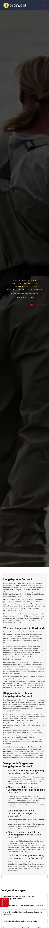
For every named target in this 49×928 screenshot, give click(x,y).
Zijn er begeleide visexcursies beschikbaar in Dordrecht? (24, 913)
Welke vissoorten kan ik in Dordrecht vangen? (24, 905)
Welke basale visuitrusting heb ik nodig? (24, 921)
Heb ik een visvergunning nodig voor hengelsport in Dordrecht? (24, 897)
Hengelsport (39, 305)
